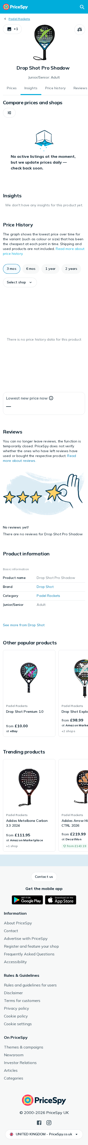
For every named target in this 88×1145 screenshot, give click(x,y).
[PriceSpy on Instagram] (49, 1122)
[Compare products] (79, 29)
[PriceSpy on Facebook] (39, 1122)
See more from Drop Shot (23, 625)
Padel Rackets (19, 19)
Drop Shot (45, 587)
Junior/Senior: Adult (44, 77)
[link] (29, 693)
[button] (12, 29)
